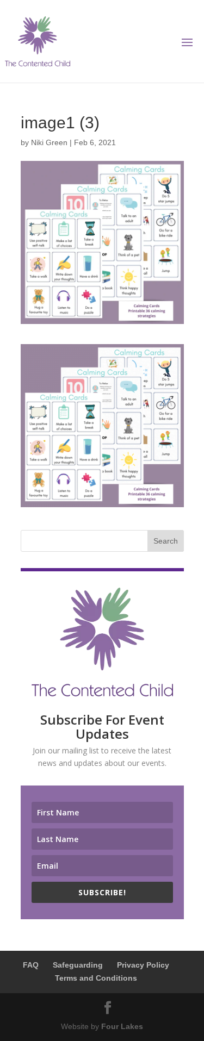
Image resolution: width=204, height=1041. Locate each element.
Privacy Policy (143, 965)
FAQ (31, 965)
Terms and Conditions (96, 978)
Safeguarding (78, 965)
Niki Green (49, 142)
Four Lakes (122, 1026)
